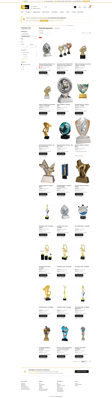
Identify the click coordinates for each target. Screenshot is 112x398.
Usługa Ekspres (60, 387)
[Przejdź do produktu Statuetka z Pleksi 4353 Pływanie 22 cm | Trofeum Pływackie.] (65, 333)
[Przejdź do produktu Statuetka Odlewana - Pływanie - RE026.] (47, 171)
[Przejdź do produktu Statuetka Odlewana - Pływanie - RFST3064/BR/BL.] (65, 171)
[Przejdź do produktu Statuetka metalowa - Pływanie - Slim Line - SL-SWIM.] (83, 90)
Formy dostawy (60, 389)
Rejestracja (23, 384)
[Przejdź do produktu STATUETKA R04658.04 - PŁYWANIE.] (47, 333)
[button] (75, 7)
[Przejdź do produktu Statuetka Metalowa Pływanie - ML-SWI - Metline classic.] (47, 131)
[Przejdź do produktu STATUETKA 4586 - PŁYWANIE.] (65, 293)
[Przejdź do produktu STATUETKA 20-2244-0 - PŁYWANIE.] (65, 212)
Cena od (22, 44)
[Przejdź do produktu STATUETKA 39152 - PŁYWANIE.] (83, 212)
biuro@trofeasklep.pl (37, 8)
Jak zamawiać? (44, 20)
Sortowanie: (41, 30)
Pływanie (63, 25)
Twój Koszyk (23, 385)
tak (23, 66)
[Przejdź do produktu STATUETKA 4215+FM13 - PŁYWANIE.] (47, 252)
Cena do (31, 44)
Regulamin (59, 384)
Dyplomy (40, 387)
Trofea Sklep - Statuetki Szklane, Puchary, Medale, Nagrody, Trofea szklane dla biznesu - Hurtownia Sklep (38, 25)
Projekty (40, 385)
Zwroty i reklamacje (24, 387)
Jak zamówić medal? (43, 390)
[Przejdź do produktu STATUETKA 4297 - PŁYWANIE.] (83, 252)
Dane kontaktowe (78, 384)
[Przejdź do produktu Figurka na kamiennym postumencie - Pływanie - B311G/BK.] (83, 49)
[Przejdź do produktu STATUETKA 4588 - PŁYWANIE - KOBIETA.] (47, 212)
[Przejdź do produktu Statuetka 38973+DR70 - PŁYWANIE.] (83, 333)
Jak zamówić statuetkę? (43, 389)
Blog (58, 383)
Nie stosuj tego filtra (27, 64)
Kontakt (76, 385)
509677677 (35, 6)
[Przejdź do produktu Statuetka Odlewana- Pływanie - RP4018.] (83, 171)
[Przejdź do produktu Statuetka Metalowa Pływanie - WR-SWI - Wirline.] (65, 131)
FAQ (40, 383)
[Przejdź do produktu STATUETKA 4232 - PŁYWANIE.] (65, 252)
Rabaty (58, 386)
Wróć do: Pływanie (25, 33)
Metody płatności (60, 390)
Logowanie (23, 383)
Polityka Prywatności (61, 385)
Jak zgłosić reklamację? (25, 389)
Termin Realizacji (60, 391)
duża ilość (25, 54)
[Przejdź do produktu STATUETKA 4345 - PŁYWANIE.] (47, 293)
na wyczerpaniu (26, 52)
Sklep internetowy (55, 396)
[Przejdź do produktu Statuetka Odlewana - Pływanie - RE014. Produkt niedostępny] (83, 131)
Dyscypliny (59, 25)
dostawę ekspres (86, 1)
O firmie (76, 383)
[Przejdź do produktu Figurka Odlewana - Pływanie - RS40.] (65, 90)
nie (23, 68)
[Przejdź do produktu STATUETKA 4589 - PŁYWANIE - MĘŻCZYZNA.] (83, 293)
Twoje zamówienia (24, 386)
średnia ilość (25, 56)
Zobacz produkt (43, 72)
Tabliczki (40, 386)
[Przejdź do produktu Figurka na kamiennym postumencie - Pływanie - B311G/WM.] (47, 90)
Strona (83, 32)
